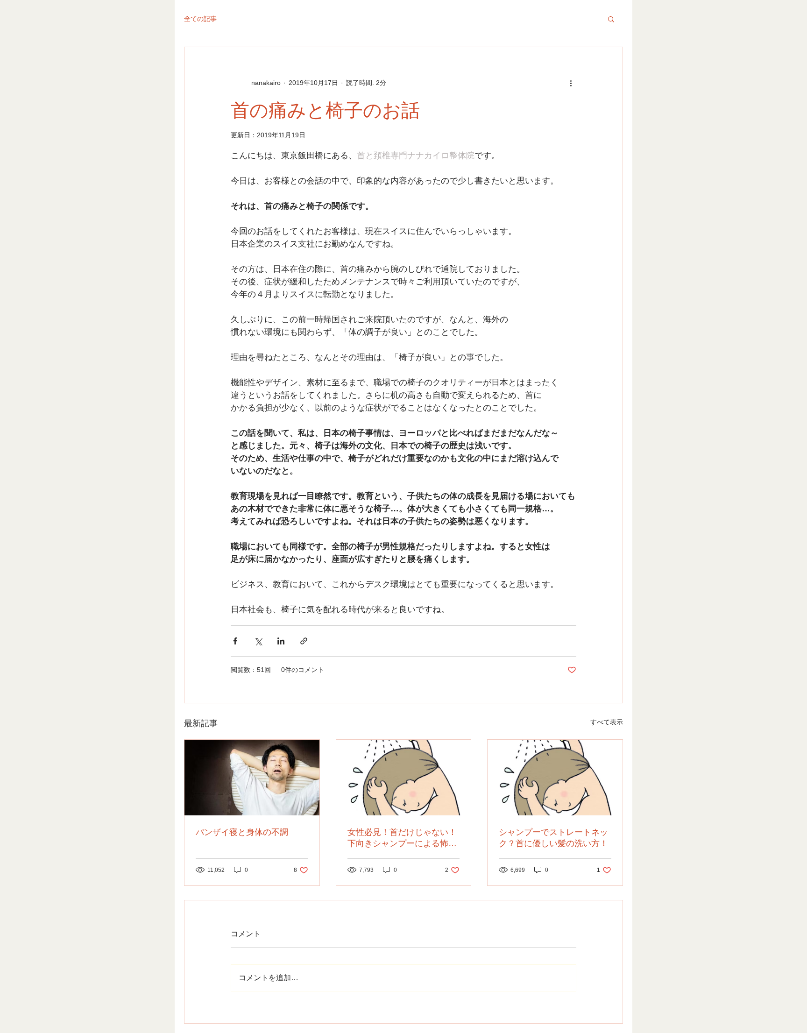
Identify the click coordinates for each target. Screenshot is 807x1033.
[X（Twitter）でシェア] (258, 641)
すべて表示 (606, 722)
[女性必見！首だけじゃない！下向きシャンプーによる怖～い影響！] (403, 777)
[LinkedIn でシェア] (280, 641)
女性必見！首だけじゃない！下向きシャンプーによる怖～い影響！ (402, 838)
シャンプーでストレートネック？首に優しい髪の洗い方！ (553, 838)
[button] (611, 18)
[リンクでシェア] (303, 641)
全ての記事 (200, 18)
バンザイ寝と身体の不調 (242, 832)
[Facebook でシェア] (235, 641)
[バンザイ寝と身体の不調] (251, 777)
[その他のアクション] (570, 82)
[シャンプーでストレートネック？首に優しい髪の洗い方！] (555, 777)
